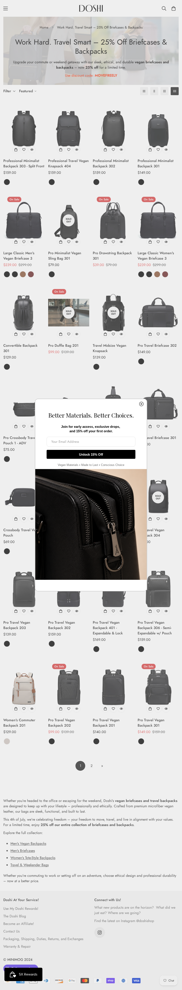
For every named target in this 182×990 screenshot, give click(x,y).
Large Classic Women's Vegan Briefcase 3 (156, 255)
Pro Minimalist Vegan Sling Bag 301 (64, 255)
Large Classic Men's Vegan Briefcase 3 (18, 255)
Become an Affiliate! (18, 923)
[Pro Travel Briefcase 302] (158, 312)
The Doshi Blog (14, 916)
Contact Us (11, 931)
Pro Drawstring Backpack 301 (112, 255)
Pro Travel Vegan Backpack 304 (151, 532)
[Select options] (16, 149)
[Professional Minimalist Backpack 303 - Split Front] (24, 128)
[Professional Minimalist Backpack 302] (113, 128)
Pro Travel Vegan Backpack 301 (151, 722)
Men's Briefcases (22, 850)
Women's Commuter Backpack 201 (19, 722)
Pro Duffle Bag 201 (63, 345)
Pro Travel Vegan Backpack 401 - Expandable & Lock (108, 628)
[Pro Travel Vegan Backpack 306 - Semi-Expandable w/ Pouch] (158, 589)
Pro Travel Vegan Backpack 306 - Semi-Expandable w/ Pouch (155, 628)
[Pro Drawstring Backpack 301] (113, 220)
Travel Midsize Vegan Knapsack (109, 348)
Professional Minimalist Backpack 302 (111, 163)
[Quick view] (32, 149)
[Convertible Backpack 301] (24, 312)
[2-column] (154, 91)
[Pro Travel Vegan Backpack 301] (158, 687)
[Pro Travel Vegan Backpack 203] (24, 589)
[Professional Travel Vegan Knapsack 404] (68, 128)
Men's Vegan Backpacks (28, 843)
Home (44, 27)
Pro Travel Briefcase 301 (157, 437)
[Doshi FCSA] (91, 8)
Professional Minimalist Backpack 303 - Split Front (23, 163)
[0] (173, 8)
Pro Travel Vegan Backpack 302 (61, 625)
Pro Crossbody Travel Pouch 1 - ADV (20, 440)
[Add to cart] (105, 242)
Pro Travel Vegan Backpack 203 (16, 625)
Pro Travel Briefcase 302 (157, 345)
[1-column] (144, 91)
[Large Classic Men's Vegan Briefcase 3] (24, 220)
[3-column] (164, 91)
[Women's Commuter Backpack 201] (24, 687)
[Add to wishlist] (24, 149)
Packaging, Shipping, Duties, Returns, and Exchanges (43, 938)
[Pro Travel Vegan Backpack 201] (113, 687)
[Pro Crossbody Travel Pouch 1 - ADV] (24, 404)
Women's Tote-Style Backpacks (32, 857)
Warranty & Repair (17, 946)
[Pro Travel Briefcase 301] (158, 404)
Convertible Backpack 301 (20, 348)
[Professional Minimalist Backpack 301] (158, 128)
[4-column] (175, 91)
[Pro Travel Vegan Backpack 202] (68, 687)
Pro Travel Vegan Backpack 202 (61, 722)
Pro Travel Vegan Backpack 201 (106, 722)
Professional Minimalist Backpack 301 (155, 163)
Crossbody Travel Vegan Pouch (22, 532)
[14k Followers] (99, 932)
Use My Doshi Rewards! (20, 908)
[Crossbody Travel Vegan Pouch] (24, 497)
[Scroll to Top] (173, 966)
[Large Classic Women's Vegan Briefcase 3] (158, 220)
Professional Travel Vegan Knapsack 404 (68, 163)
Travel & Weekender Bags (29, 864)
